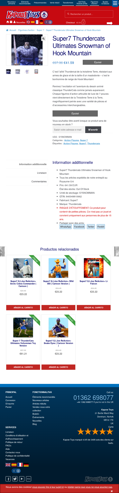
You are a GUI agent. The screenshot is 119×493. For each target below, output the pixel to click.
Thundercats (93, 143)
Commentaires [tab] (39, 181)
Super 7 (40, 30)
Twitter (91, 226)
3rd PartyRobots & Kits (82, 2)
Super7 (82, 143)
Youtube (21, 478)
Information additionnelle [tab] (33, 164)
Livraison (10, 431)
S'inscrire (10, 403)
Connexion (14, 22)
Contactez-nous (11, 22)
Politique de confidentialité (18, 455)
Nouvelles (20, 22)
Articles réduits (39, 403)
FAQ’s (8, 445)
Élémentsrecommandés (24, 2)
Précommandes (40, 2)
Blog (35, 423)
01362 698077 (93, 397)
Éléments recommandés (44, 396)
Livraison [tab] (42, 172)
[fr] (37, 22)
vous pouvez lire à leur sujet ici (48, 487)
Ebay (28, 478)
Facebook (79, 226)
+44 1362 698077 (85, 401)
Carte (110, 426)
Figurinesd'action (94, 2)
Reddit (100, 226)
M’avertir (93, 129)
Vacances (10, 459)
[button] (43, 38)
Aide (8, 448)
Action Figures (71, 140)
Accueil (7, 22)
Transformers (68, 2)
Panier (9, 406)
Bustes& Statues (105, 2)
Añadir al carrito (23, 307)
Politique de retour (14, 442)
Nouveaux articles (41, 400)
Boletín (36, 413)
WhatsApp (65, 226)
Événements (38, 417)
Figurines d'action (26, 30)
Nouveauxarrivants (12, 2)
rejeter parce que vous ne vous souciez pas (90, 487)
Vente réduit (54, 2)
